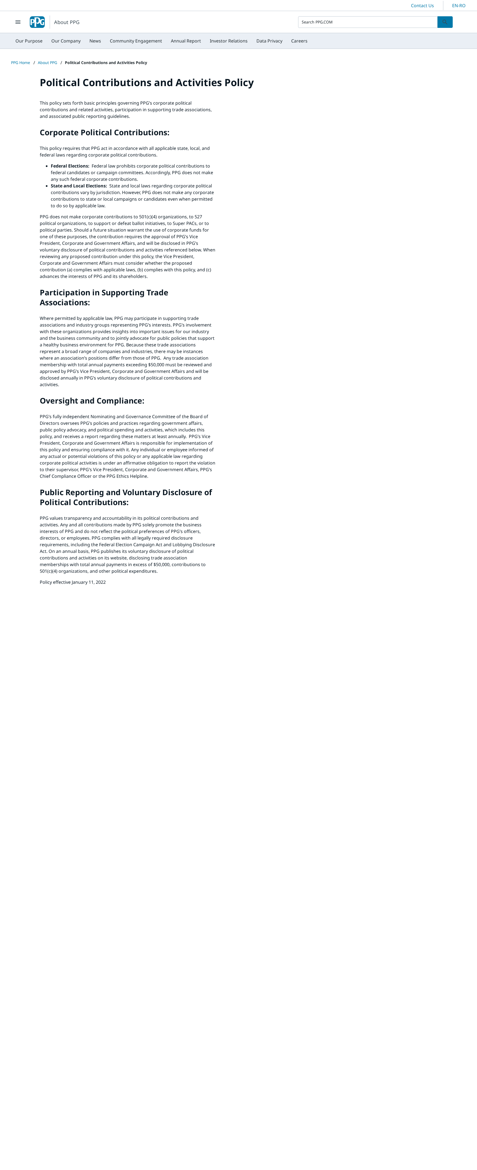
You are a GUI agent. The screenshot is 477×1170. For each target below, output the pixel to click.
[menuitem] (29, 40)
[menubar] (161, 40)
